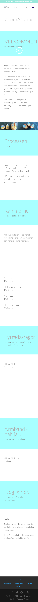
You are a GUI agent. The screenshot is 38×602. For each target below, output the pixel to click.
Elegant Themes (23, 596)
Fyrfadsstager (18, 583)
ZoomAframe (13, 580)
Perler (18, 586)
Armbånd (29, 583)
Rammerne (7, 583)
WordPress (23, 599)
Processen (23, 580)
